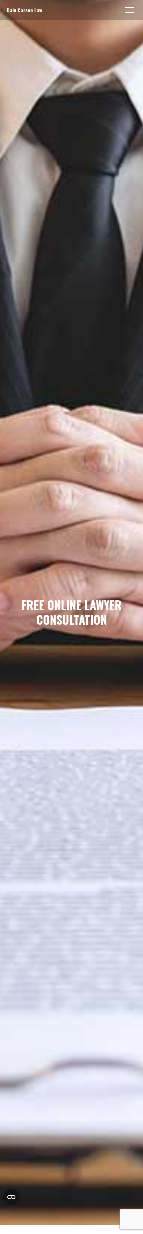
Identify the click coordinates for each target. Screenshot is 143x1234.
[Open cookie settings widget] (11, 1197)
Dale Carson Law (24, 10)
